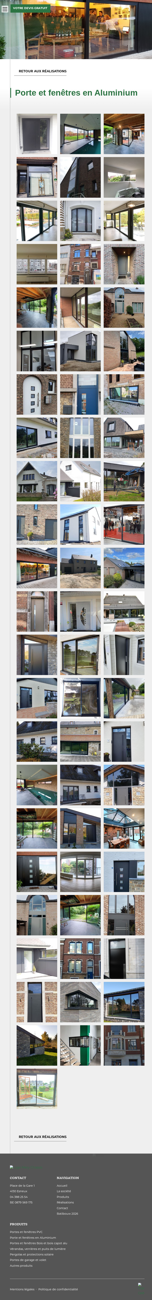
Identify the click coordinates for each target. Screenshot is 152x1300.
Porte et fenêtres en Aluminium (33, 1238)
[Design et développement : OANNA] (141, 1289)
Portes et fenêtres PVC (26, 1232)
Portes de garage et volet (28, 1260)
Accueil (62, 1186)
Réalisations (65, 1202)
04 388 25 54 (19, 1197)
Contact (62, 1208)
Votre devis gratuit (30, 8)
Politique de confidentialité (58, 1289)
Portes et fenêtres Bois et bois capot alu (38, 1243)
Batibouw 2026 (67, 1213)
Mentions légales (22, 1289)
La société (64, 1191)
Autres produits (21, 1266)
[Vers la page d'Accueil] (77, 1168)
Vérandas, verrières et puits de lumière (38, 1249)
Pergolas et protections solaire (32, 1254)
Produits (63, 1197)
